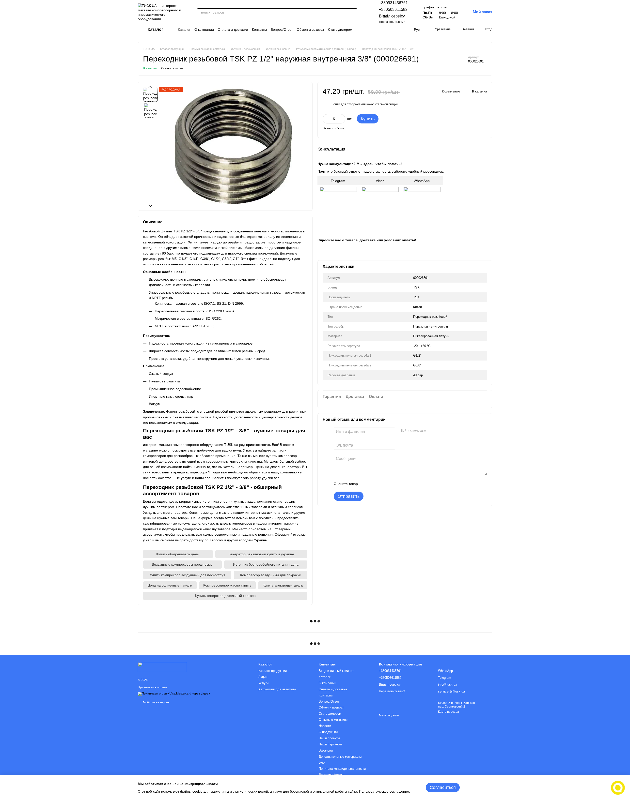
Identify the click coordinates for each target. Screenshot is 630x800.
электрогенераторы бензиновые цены (187, 512)
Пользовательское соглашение (384, 791)
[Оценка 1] (366, 483)
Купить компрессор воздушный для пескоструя (187, 575)
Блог (322, 762)
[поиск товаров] (353, 12)
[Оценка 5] (397, 483)
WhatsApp (422, 180)
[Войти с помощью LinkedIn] (447, 431)
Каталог (184, 29)
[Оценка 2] (374, 483)
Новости (325, 726)
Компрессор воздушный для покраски (270, 575)
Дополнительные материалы (340, 756)
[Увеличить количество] (341, 118)
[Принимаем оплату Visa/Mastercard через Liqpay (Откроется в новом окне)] (174, 693)
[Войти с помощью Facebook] (431, 431)
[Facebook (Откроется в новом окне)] (387, 29)
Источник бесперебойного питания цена (266, 564)
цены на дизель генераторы (278, 467)
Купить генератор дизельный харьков (225, 596)
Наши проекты (329, 738)
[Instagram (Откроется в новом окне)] (381, 29)
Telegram (338, 180)
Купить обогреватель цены (177, 554)
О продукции (328, 732)
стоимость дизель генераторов (227, 523)
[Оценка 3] (382, 483)
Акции (262, 677)
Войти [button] (335, 104)
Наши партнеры (330, 744)
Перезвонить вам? (392, 22)
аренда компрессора (190, 472)
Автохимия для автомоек (277, 689)
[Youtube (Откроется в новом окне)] (393, 29)
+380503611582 (393, 9)
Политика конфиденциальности (342, 768)
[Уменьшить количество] (326, 118)
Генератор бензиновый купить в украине (261, 554)
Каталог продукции (272, 671)
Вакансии (326, 750)
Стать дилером (340, 29)
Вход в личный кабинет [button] (336, 671)
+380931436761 (393, 3)
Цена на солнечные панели (169, 585)
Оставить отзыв (172, 68)
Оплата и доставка (233, 29)
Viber (380, 180)
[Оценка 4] (390, 483)
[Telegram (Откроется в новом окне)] (399, 29)
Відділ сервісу (392, 16)
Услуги (263, 683)
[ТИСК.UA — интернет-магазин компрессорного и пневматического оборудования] (162, 666)
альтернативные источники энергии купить (209, 501)
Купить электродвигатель (283, 585)
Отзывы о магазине (333, 720)
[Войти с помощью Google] (439, 431)
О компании (204, 29)
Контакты (259, 29)
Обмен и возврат (310, 29)
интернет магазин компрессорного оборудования (183, 445)
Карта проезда (448, 711)
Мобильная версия (156, 702)
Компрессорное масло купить (227, 585)
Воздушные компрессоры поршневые (182, 564)
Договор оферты (331, 775)
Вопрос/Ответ (282, 29)
